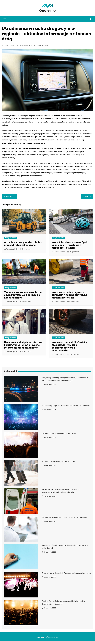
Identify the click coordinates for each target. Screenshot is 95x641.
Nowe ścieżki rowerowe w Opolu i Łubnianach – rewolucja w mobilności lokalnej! (70, 245)
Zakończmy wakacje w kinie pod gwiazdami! (59, 433)
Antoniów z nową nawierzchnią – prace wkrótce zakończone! (23, 243)
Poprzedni (10, 196)
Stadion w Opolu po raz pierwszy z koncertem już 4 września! (66, 406)
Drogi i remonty (42, 45)
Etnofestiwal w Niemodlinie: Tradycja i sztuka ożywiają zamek (66, 573)
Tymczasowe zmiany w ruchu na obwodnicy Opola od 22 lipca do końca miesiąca (23, 295)
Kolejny (86, 196)
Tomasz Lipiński (9, 45)
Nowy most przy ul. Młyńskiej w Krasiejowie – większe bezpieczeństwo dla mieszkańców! (69, 346)
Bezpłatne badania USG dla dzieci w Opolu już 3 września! (64, 517)
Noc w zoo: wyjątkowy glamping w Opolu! (58, 461)
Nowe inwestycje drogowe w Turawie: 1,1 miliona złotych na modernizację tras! (69, 295)
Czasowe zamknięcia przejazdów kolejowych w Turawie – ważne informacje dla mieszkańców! (23, 345)
